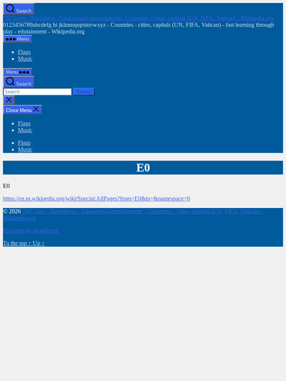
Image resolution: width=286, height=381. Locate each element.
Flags (24, 52)
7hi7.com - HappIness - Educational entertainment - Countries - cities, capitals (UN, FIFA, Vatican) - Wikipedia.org (138, 18)
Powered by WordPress (30, 230)
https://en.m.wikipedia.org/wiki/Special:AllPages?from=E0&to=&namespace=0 (96, 198)
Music (25, 58)
